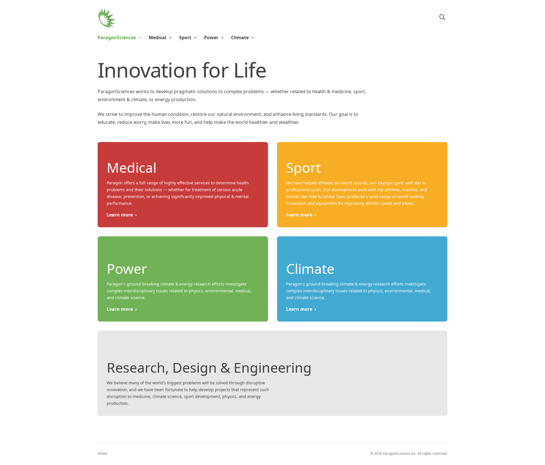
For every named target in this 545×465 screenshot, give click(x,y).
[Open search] (442, 17)
